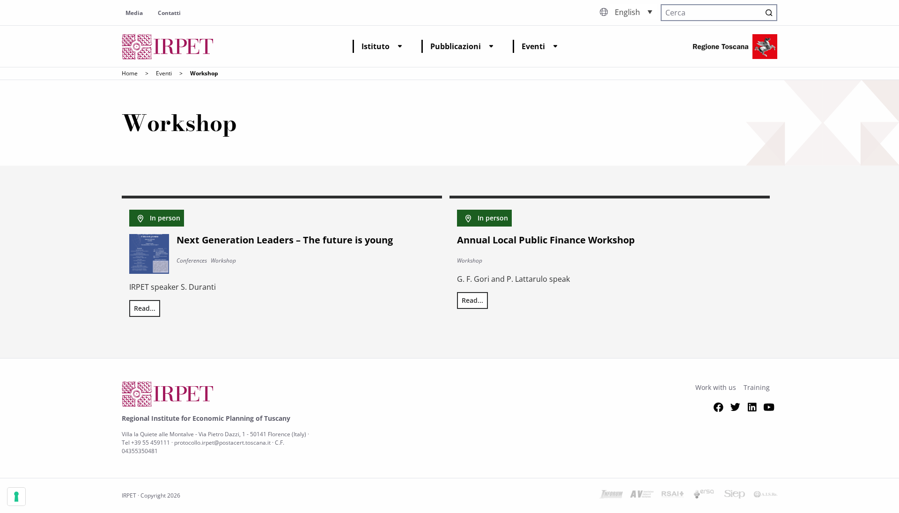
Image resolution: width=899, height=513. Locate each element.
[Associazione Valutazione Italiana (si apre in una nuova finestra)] (642, 496)
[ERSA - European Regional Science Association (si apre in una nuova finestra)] (703, 496)
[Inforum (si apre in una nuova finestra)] (611, 496)
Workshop (223, 260)
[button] (633, 11)
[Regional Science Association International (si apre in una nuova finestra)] (673, 496)
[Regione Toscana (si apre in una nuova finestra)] (735, 46)
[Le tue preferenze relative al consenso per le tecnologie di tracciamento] (16, 497)
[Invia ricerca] (768, 12)
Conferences (192, 260)
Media (134, 13)
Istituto (375, 46)
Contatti (169, 13)
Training (757, 387)
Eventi (533, 46)
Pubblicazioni (455, 46)
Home (130, 73)
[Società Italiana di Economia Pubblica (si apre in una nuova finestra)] (734, 496)
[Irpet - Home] (168, 46)
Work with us (715, 387)
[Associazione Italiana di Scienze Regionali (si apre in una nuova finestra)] (765, 496)
